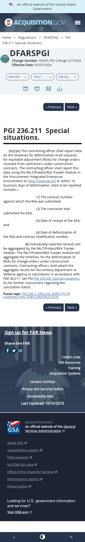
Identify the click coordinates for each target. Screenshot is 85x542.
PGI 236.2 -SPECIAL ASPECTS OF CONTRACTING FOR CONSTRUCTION (36, 295)
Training (74, 368)
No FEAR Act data (20, 464)
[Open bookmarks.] (37, 89)
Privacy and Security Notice (42, 389)
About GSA (15, 443)
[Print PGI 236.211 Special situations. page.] (48, 89)
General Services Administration (50, 428)
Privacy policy (17, 486)
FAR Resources (69, 362)
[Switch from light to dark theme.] (42, 537)
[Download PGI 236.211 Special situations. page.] (59, 89)
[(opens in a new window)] (14, 426)
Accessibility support (23, 450)
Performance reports (23, 479)
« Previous (53, 107)
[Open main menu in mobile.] (77, 22)
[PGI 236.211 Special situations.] (25, 89)
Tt (70, 537)
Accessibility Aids (40, 396)
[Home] (35, 22)
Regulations (27, 37)
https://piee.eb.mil (42, 181)
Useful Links (71, 357)
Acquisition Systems (65, 373)
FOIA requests (18, 457)
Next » (72, 107)
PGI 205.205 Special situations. (57, 278)
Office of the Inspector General (30, 472)
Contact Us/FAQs (42, 382)
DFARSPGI (51, 37)
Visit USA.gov (17, 512)
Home (6, 37)
